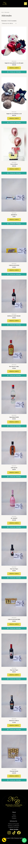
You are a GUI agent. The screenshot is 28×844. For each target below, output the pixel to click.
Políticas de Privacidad (13, 823)
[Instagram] (9, 832)
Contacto (14, 818)
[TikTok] (14, 832)
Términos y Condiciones (13, 825)
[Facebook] (19, 832)
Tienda (14, 815)
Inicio (2, 12)
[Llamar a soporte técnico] (4, 840)
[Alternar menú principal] (25, 3)
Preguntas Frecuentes (13, 827)
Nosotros (14, 816)
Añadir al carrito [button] (14, 67)
